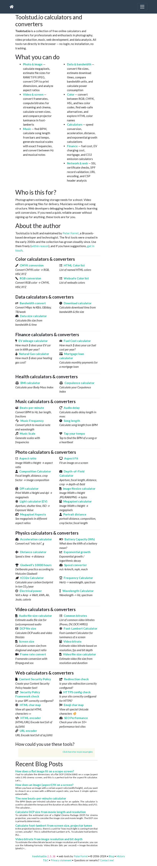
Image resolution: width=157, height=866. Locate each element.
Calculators (74, 124)
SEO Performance (76, 718)
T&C (45, 860)
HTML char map (30, 705)
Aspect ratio (27, 458)
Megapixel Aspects (33, 514)
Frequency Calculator (78, 577)
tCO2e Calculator (32, 577)
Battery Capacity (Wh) (80, 539)
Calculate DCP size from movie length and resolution (50, 812)
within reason (39, 246)
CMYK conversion (32, 265)
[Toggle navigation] (142, 6)
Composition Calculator (35, 471)
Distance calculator (33, 552)
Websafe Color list (76, 278)
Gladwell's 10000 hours (36, 565)
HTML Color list (74, 265)
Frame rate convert (33, 654)
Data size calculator (33, 316)
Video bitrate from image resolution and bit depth (49, 839)
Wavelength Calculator (78, 590)
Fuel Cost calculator (77, 341)
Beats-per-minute (32, 407)
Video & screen (33, 94)
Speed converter (75, 565)
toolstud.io (39, 856)
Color (70, 94)
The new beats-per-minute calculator (40, 798)
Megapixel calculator (77, 501)
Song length (72, 420)
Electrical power (31, 590)
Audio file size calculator (35, 615)
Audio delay (72, 407)
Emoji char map (74, 705)
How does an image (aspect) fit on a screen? (44, 784)
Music (27, 129)
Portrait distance (74, 514)
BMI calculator (30, 383)
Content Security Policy (35, 679)
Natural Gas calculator (34, 353)
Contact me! (107, 860)
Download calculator (78, 303)
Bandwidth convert (33, 303)
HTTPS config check (77, 692)
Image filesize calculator (79, 488)
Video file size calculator (79, 654)
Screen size (26, 641)
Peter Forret (71, 233)
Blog (111, 856)
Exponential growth (77, 552)
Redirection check (76, 679)
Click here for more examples (78, 751)
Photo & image (33, 64)
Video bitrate (72, 641)
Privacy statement (61, 860)
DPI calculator (29, 488)
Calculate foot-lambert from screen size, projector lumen (53, 825)
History (120, 856)
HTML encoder (30, 718)
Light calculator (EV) (33, 501)
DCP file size (28, 628)
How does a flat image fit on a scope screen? (44, 771)
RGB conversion (30, 278)
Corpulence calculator (79, 383)
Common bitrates (75, 615)
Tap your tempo (74, 433)
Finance (72, 146)
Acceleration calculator (36, 539)
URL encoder (28, 730)
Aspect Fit (71, 458)
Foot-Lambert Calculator (80, 628)
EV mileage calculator (33, 341)
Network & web (77, 163)
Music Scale (27, 433)
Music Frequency (32, 420)
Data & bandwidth (79, 64)
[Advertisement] (130, 37)
